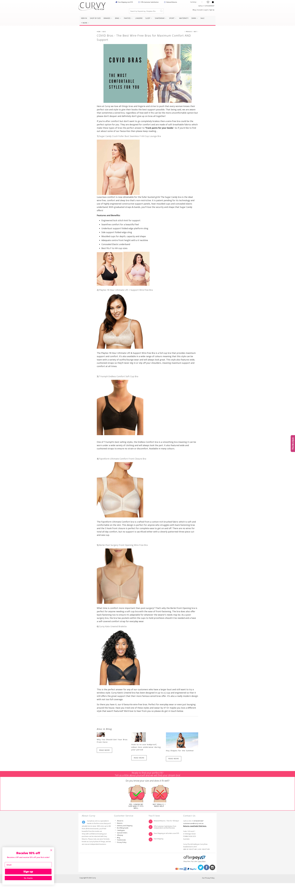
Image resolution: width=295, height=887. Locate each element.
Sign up (28, 871)
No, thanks (28, 878)
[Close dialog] (51, 850)
